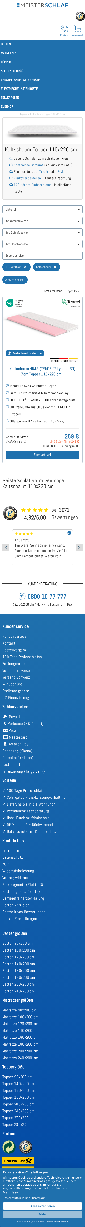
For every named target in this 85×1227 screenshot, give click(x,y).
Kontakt (8, 643)
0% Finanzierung (15, 697)
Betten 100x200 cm (18, 950)
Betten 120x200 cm (18, 957)
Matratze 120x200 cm (20, 1023)
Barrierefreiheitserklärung (23, 898)
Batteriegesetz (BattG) (21, 891)
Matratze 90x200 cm (19, 1010)
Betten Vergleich (16, 905)
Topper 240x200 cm (18, 1110)
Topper (23, 114)
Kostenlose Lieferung (28, 165)
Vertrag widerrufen (17, 877)
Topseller (72, 291)
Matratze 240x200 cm (20, 1057)
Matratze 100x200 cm (20, 1016)
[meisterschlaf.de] (42, 4)
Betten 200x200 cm (18, 984)
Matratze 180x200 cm (20, 1044)
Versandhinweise (16, 670)
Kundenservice (14, 636)
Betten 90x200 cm (17, 943)
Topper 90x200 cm (17, 1076)
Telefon (44, 171)
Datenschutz (12, 857)
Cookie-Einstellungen (19, 918)
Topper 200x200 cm (18, 1104)
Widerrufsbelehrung (18, 870)
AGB (5, 864)
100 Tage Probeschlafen (22, 656)
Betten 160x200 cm (18, 970)
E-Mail (61, 171)
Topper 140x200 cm (18, 1083)
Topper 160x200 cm (18, 1090)
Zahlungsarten (14, 663)
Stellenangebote (15, 690)
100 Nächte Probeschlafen (32, 184)
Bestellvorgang (14, 650)
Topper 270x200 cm (18, 1117)
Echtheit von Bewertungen (23, 911)
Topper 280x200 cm (18, 1124)
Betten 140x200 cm (18, 963)
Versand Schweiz (16, 677)
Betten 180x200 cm (18, 977)
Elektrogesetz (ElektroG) (22, 884)
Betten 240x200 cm (18, 991)
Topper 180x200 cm (18, 1097)
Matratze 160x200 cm (20, 1037)
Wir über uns (12, 684)
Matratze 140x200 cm (20, 1030)
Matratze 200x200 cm (20, 1051)
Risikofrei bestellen (27, 178)
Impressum (11, 850)
